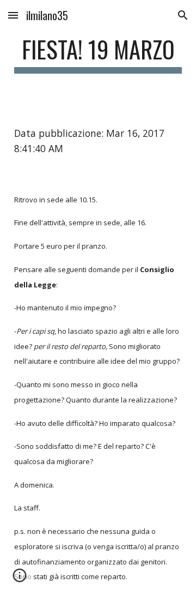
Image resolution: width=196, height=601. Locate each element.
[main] (98, 54)
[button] (13, 15)
